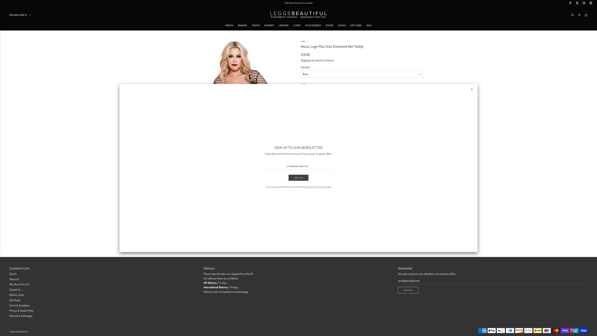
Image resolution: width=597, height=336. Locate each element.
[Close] (471, 89)
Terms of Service (321, 187)
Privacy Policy (307, 187)
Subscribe (298, 178)
